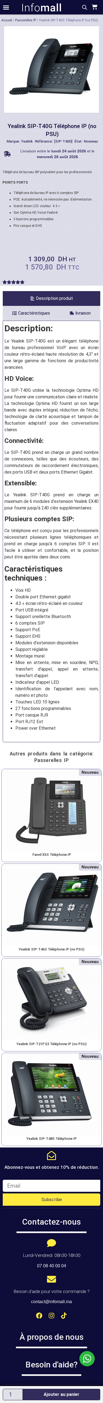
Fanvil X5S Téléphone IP (51, 855)
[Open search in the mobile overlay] (84, 7)
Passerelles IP (25, 20)
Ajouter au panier (61, 1394)
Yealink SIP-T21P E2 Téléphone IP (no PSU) (51, 1044)
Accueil (6, 20)
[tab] (51, 298)
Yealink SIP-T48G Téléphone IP (51, 1139)
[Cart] (93, 7)
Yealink (27, 141)
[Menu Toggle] (6, 7)
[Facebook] (39, 1316)
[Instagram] (51, 1316)
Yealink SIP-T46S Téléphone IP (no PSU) (51, 949)
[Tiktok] (64, 1316)
